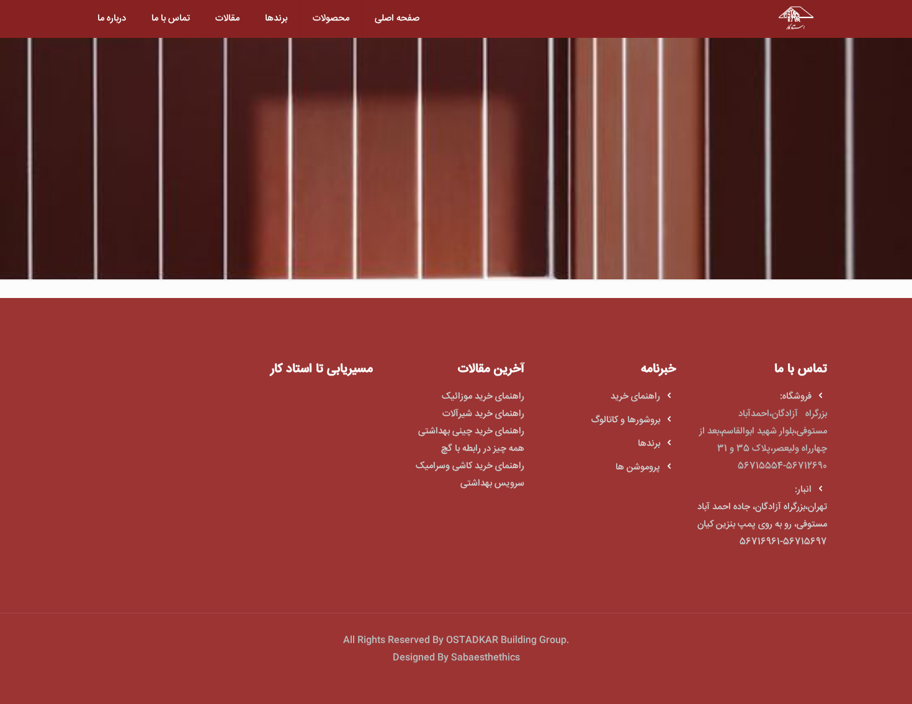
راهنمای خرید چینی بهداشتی (470, 431)
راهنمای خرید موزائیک (483, 396)
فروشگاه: (795, 396)
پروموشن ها (637, 467)
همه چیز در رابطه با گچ (482, 448)
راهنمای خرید (635, 396)
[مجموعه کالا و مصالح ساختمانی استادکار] (796, 18)
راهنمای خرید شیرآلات (483, 414)
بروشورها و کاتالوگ (625, 420)
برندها (649, 443)
